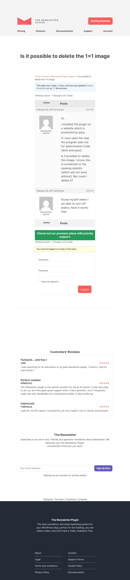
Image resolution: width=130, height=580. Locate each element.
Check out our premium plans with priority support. (65, 235)
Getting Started (100, 21)
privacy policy (79, 475)
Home (37, 76)
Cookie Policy (75, 565)
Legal (37, 559)
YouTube (59, 499)
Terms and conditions (46, 565)
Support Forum (76, 559)
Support (88, 31)
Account (108, 31)
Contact (72, 553)
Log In (85, 289)
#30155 (90, 109)
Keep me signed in (50, 281)
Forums (45, 76)
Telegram (48, 499)
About (38, 553)
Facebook (71, 499)
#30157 (90, 191)
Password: (43, 270)
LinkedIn (82, 499)
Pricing (21, 31)
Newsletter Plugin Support (63, 76)
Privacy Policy (42, 572)
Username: (43, 259)
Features (40, 31)
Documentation (64, 31)
